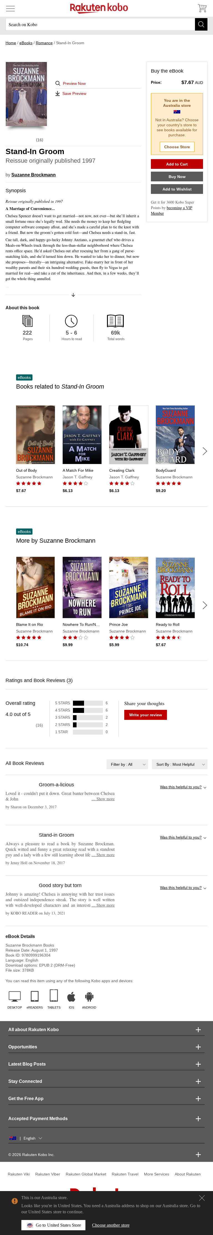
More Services (156, 1174)
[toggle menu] (10, 8)
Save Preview (74, 93)
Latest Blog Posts (27, 1064)
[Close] (202, 1198)
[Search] (201, 24)
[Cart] (202, 8)
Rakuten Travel (125, 1174)
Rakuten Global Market (86, 1174)
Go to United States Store (58, 1225)
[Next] (204, 451)
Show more (103, 798)
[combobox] (127, 764)
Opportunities (22, 1046)
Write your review (145, 715)
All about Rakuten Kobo (33, 1029)
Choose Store (177, 147)
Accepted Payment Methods (38, 1118)
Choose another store (111, 1225)
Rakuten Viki (19, 1174)
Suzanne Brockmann (33, 174)
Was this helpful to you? (181, 787)
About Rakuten (188, 1174)
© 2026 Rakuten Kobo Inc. (31, 1154)
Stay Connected (25, 1081)
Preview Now (74, 83)
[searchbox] (106, 24)
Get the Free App (26, 1098)
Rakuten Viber (47, 1174)
